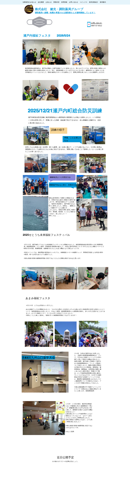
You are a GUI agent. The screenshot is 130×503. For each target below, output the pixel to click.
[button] (46, 229)
